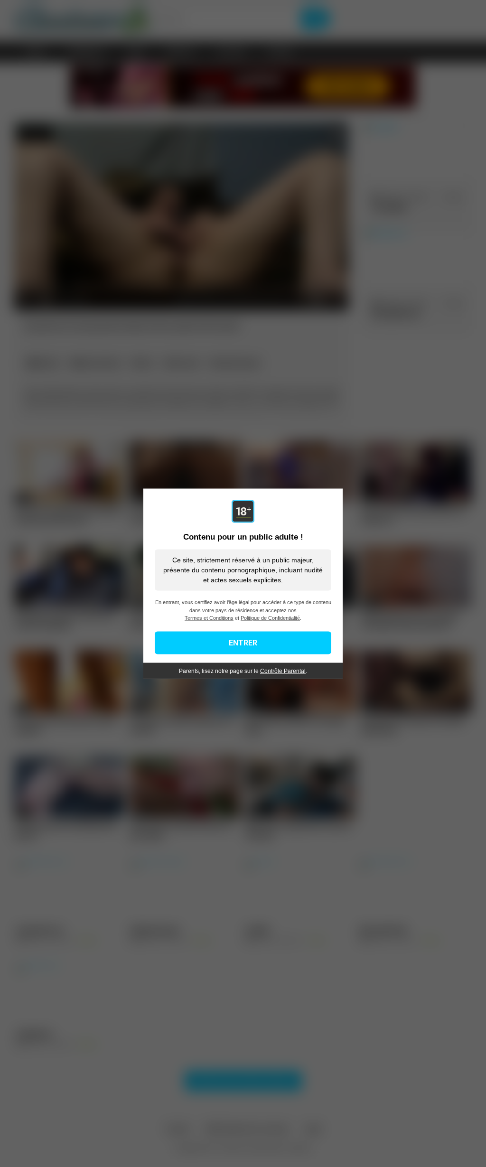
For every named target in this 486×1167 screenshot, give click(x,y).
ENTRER (243, 642)
